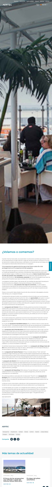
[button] (11, 439)
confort (32, 431)
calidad (21, 431)
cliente (26, 431)
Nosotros (16, 1)
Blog (12, 475)
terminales (11, 434)
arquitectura (14, 431)
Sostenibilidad (30, 1)
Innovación (22, 1)
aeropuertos (6, 431)
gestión (37, 431)
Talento (37, 1)
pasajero (5, 434)
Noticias (42, 1)
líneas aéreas (44, 431)
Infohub (47, 1)
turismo (18, 434)
